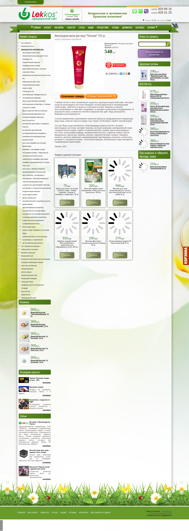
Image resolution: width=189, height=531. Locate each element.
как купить (33, 513)
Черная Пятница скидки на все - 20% (39, 379)
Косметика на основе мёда (33, 211)
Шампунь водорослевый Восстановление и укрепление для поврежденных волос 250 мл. (67, 244)
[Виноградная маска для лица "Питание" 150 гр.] (79, 91)
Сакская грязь (28, 72)
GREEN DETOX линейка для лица (35, 159)
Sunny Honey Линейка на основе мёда (35, 231)
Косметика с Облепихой (32, 240)
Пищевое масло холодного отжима (32, 286)
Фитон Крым (26, 272)
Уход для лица (27, 282)
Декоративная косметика (33, 207)
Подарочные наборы (31, 62)
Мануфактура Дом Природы (32, 49)
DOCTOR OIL (146, 84)
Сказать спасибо (72, 19)
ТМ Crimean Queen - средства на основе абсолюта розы (35, 154)
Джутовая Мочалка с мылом (34, 69)
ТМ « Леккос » (26, 43)
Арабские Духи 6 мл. (29, 275)
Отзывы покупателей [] (101, 96)
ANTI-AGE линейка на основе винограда (34, 144)
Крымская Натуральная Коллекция (35, 259)
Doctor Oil (25, 291)
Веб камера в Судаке (100, 513)
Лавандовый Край (28, 298)
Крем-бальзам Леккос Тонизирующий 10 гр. (158, 167)
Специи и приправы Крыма (32, 262)
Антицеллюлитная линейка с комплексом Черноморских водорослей (34, 137)
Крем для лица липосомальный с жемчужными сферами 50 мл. (159, 121)
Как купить (59, 27)
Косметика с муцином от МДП (39, 401)
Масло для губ (28, 120)
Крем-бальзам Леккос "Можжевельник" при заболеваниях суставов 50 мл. (159, 77)
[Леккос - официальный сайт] (38, 21)
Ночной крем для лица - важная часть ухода (39, 451)
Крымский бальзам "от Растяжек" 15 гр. (39, 337)
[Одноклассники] (126, 73)
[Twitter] (123, 73)
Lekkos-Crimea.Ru (153, 511)
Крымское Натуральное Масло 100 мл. (36, 77)
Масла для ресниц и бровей (33, 101)
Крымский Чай (27, 256)
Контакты (140, 27)
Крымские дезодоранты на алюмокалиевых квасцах (33, 115)
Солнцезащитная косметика (34, 217)
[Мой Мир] (129, 73)
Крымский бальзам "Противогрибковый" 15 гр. (40, 314)
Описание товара (72, 96)
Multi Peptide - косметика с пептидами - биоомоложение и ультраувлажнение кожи (35, 179)
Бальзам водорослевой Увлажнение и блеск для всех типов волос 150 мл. (93, 190)
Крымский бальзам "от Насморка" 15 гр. (39, 361)
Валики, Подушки (28, 253)
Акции (90, 27)
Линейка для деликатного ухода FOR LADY (35, 164)
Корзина (152, 27)
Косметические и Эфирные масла (36, 201)
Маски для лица (29, 227)
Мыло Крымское (29, 198)
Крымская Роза (27, 46)
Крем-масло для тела (31, 82)
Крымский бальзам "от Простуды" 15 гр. (39, 349)
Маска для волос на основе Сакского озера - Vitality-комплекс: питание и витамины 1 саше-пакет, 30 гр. (67, 191)
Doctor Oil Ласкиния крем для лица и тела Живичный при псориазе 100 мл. (159, 109)
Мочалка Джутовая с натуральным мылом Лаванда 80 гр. (93, 243)
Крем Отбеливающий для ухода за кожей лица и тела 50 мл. (160, 133)
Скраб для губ (28, 91)
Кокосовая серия (29, 194)
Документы (127, 27)
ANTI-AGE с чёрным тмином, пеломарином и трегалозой (34, 170)
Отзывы (115, 27)
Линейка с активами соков (33, 149)
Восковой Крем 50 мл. (31, 53)
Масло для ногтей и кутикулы (34, 111)
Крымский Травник (29, 278)
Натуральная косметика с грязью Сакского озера (36, 106)
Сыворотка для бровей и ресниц (36, 185)
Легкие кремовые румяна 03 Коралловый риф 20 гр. (120, 242)
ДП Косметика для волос (32, 243)
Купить (67, 202)
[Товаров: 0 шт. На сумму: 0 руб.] (186, 256)
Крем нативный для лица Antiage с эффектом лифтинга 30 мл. (159, 145)
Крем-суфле (27, 88)
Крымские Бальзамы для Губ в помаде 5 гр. (35, 57)
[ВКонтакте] (121, 73)
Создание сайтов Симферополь (159, 515)
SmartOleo (25, 295)
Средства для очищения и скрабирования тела (33, 222)
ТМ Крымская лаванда (31, 98)
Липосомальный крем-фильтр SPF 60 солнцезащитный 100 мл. (159, 96)
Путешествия (102, 27)
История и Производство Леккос (39, 423)
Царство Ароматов (29, 265)
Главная (37, 27)
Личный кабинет (31, 2)
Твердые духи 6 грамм (31, 65)
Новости (71, 27)
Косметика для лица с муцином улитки (35, 125)
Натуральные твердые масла (34, 94)
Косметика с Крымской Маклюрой (36, 188)
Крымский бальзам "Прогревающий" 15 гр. (39, 325)
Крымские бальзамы (31, 85)
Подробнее (47, 383)
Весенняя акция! (36, 387)
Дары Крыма (27, 204)
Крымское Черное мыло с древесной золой (39, 468)
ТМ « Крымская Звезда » (30, 246)
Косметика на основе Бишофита (36, 214)
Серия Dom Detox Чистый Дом (34, 236)
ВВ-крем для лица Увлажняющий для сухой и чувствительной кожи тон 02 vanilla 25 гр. (120, 191)
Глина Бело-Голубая (29, 249)
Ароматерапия (27, 269)
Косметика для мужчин (32, 130)
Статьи (82, 27)
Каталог (47, 27)
